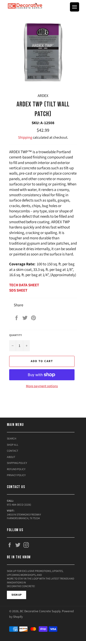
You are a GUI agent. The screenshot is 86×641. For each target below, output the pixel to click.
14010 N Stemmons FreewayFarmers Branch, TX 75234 (24, 517)
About (11, 457)
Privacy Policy (16, 475)
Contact (12, 451)
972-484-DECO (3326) (19, 505)
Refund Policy (16, 469)
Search (11, 439)
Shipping (25, 137)
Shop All (12, 445)
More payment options (42, 386)
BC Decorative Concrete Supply (40, 611)
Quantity (15, 335)
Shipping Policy (17, 463)
